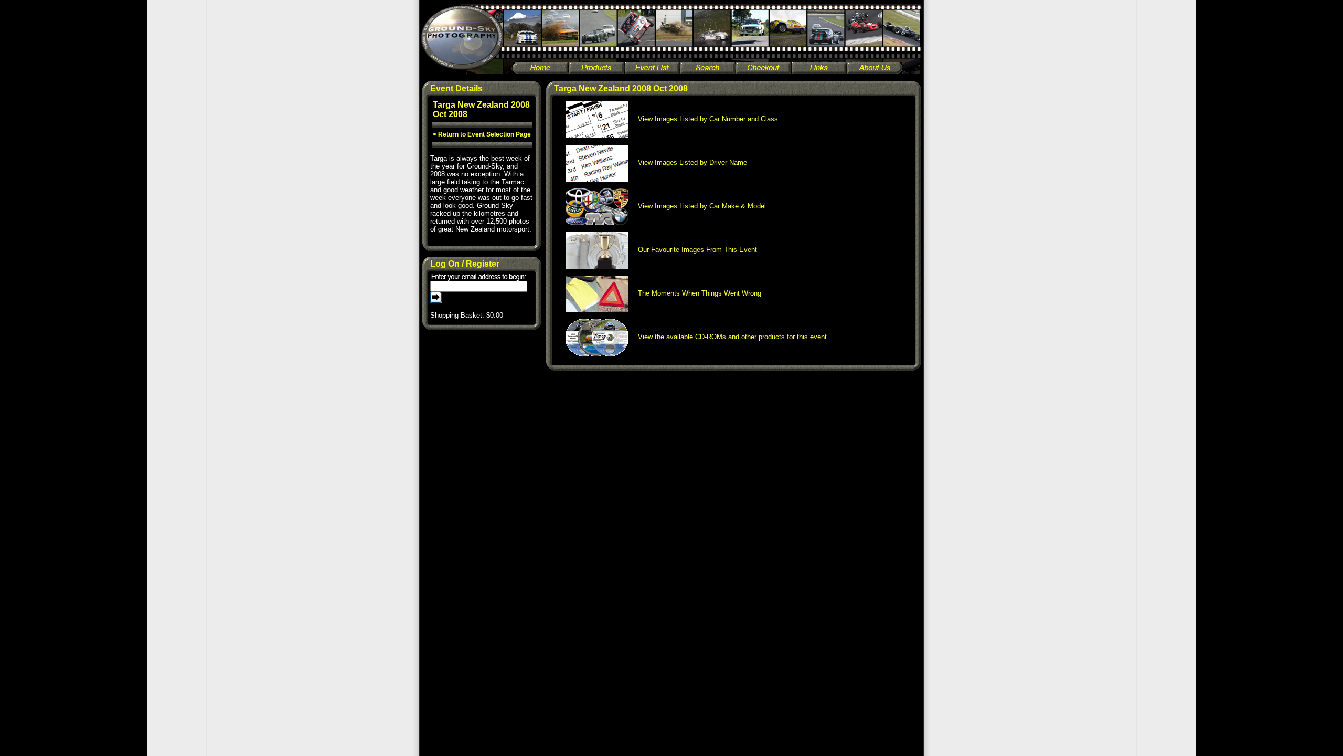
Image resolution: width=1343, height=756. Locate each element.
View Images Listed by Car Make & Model (699, 206)
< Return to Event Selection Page (482, 134)
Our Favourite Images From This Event (694, 250)
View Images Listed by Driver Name (689, 162)
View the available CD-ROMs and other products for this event (729, 337)
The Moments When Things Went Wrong (696, 293)
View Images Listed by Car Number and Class (705, 119)
